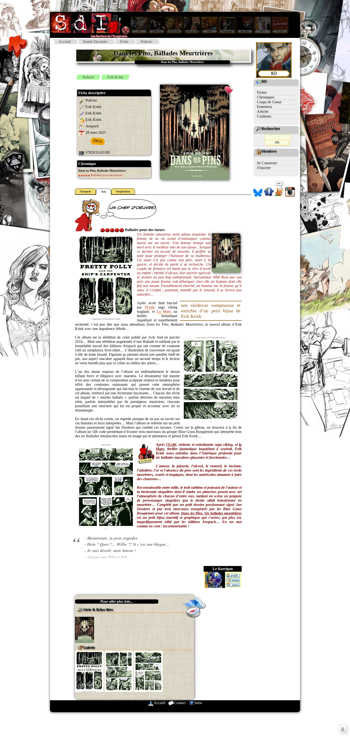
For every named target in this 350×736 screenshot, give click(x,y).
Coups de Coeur (269, 102)
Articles (263, 111)
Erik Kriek (115, 77)
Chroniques (265, 97)
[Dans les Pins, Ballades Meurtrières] (84, 629)
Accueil (64, 42)
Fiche (124, 42)
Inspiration (123, 191)
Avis (103, 191)
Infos (198, 703)
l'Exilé (149, 307)
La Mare (164, 311)
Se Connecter (267, 163)
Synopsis (85, 191)
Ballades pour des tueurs (106, 175)
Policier (146, 42)
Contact (180, 703)
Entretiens (264, 107)
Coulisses (264, 116)
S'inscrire (264, 168)
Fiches (262, 92)
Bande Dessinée (95, 42)
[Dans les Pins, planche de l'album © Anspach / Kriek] (89, 671)
